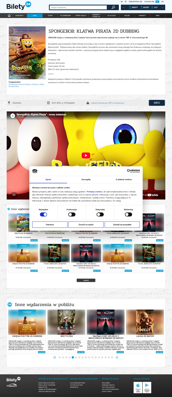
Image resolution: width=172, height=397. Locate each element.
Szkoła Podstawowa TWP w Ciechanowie (107, 103)
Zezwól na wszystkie (122, 225)
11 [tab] (92, 357)
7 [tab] (79, 357)
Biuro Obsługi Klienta (46, 383)
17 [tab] (112, 357)
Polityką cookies (94, 192)
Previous (54, 357)
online (127, 15)
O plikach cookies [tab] (124, 179)
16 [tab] (109, 357)
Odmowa (50, 225)
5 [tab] (73, 357)
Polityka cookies (108, 387)
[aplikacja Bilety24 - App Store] (138, 393)
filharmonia (65, 15)
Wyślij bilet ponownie (46, 385)
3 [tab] (66, 357)
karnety (142, 15)
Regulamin (106, 383)
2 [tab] (63, 357)
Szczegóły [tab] (86, 179)
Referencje (74, 387)
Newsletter (42, 387)
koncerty (19, 15)
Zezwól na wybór (86, 225)
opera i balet (80, 15)
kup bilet (34, 240)
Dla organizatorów (77, 383)
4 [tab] (69, 357)
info (157, 103)
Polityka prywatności (110, 389)
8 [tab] (82, 357)
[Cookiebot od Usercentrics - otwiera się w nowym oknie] (129, 171)
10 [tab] (89, 357)
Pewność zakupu (108, 385)
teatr (50, 15)
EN (162, 2)
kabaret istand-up (96, 15)
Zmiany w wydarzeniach (47, 389)
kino (35, 15)
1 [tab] (60, 357)
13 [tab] (99, 357)
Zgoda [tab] (48, 179)
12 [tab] (96, 357)
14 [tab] (102, 357)
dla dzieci (112, 15)
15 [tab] (105, 357)
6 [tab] (76, 357)
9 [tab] (86, 357)
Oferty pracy (107, 391)
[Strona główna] (19, 9)
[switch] (71, 214)
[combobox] (78, 7)
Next (117, 357)
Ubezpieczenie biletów (46, 391)
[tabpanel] (27, 331)
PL (157, 2)
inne (157, 15)
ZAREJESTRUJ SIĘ (135, 2)
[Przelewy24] (12, 387)
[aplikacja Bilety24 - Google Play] (147, 393)
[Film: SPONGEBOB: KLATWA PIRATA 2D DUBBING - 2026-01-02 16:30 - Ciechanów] (27, 53)
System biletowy (76, 385)
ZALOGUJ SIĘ (149, 2)
